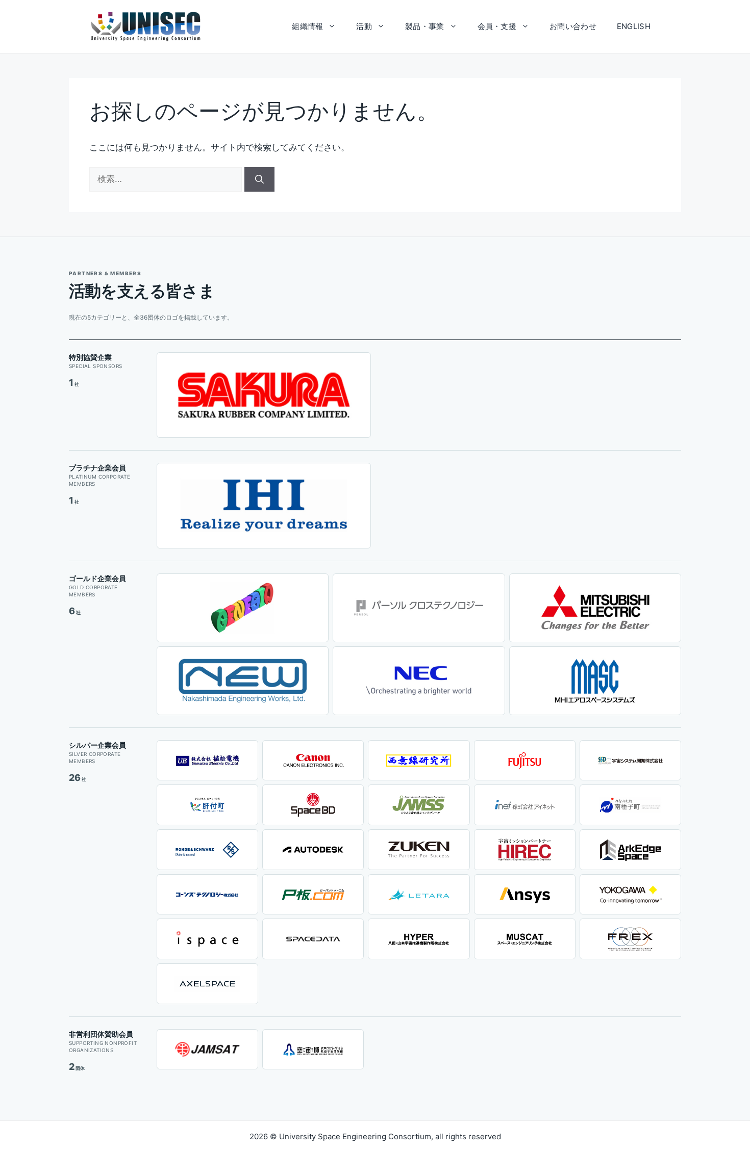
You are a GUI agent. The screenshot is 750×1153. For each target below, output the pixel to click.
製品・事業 (424, 26)
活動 (364, 26)
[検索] (259, 179)
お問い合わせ (572, 26)
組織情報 (307, 26)
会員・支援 (497, 26)
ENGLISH (634, 26)
